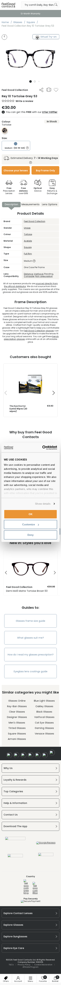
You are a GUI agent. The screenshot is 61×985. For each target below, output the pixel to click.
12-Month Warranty (30, 13)
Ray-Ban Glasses (17, 706)
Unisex (27, 227)
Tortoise (28, 234)
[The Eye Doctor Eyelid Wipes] (30, 367)
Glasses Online (17, 700)
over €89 (23, 191)
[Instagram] (23, 755)
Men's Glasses (17, 722)
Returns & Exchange (52, 191)
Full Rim (28, 253)
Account (18, 981)
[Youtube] (31, 755)
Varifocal (38, 273)
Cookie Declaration (43, 964)
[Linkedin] (38, 755)
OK (31, 514)
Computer (29, 276)
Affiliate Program (30, 967)
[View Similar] (48, 89)
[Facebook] (9, 755)
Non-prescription (44, 276)
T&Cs (11, 964)
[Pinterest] (45, 755)
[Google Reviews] (46, 842)
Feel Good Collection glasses (39, 330)
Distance (28, 273)
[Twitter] (16, 755)
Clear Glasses (17, 711)
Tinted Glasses (17, 728)
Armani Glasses (17, 739)
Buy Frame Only (45, 170)
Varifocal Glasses (44, 717)
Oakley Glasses (44, 706)
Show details (42, 503)
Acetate (28, 240)
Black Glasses (44, 711)
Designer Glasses (17, 717)
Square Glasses (17, 733)
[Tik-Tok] (52, 753)
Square (28, 247)
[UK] (26, 886)
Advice (38, 189)
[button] (30, 81)
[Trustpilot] (15, 839)
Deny (30, 534)
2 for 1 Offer (49, 112)
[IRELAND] (35, 888)
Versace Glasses (44, 733)
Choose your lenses (16, 170)
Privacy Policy (24, 964)
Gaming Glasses (44, 728)
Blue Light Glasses (44, 700)
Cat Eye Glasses (44, 722)
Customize (28, 524)
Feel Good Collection (34, 221)
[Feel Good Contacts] (8, 5)
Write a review (24, 101)
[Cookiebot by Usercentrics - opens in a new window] (43, 447)
